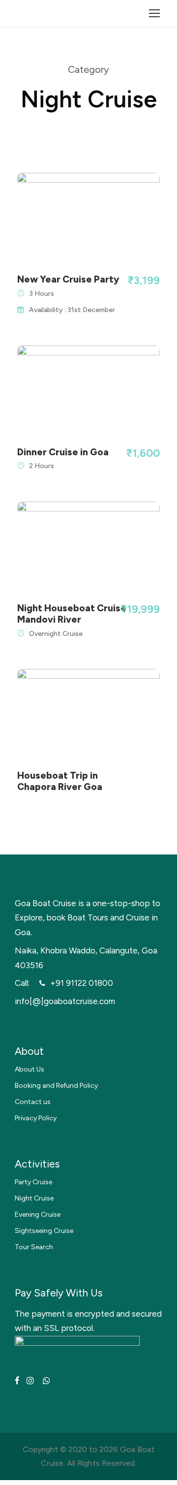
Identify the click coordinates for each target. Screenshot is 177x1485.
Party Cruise (33, 1182)
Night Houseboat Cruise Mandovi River (71, 613)
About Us (29, 1069)
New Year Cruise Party (68, 279)
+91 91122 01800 (81, 983)
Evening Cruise (37, 1214)
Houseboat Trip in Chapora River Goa (59, 781)
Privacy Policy (36, 1118)
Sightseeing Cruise (44, 1231)
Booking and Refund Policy (56, 1085)
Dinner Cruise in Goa (63, 452)
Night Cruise (34, 1198)
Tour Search (34, 1247)
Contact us (33, 1102)
